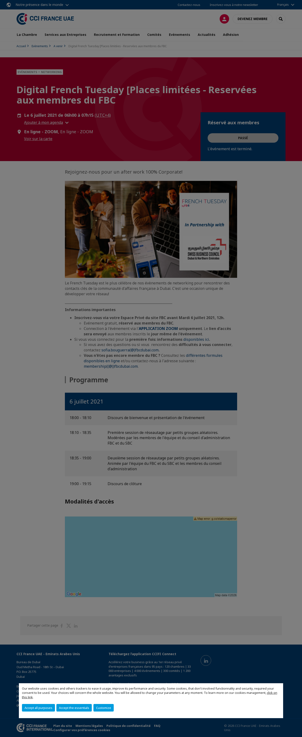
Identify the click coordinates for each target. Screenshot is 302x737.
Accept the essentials (74, 708)
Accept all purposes (38, 708)
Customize (103, 708)
